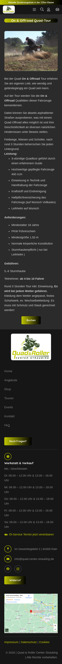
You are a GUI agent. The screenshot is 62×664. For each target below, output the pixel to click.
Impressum (11, 642)
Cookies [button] (44, 642)
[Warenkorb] (57, 9)
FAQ (7, 425)
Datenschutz (29, 642)
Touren (9, 398)
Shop (7, 389)
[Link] (48, 9)
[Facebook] (7, 568)
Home (8, 371)
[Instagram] (17, 568)
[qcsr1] (31, 613)
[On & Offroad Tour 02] (31, 52)
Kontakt (9, 416)
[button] (34, 9)
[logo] (9, 9)
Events (8, 407)
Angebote (10, 380)
